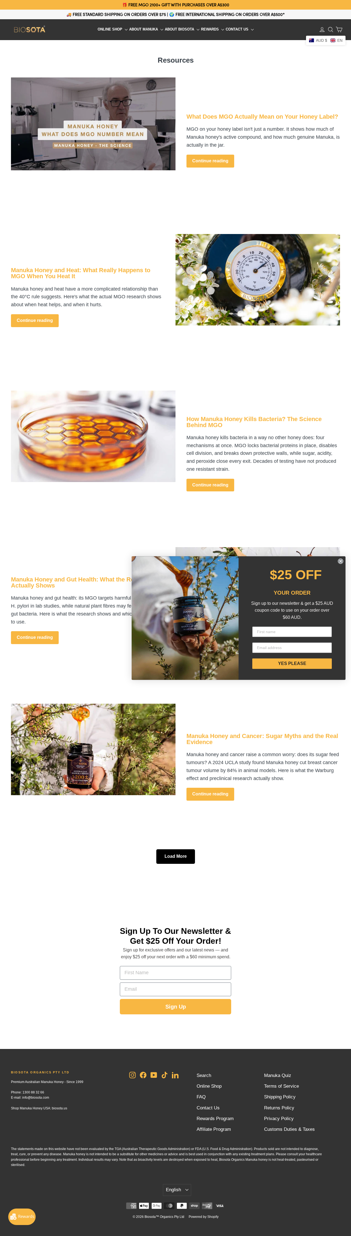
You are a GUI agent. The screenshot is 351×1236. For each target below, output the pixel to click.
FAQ (201, 1096)
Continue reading (210, 160)
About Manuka (144, 29)
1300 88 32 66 (33, 1092)
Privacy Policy (279, 1118)
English (173, 1189)
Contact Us (238, 29)
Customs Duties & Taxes (289, 1129)
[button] (325, 40)
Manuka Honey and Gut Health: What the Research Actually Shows (82, 582)
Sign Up (175, 1007)
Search (204, 1075)
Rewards (210, 29)
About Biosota (180, 29)
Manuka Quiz (277, 1075)
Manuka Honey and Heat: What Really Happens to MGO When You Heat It (80, 273)
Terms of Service (281, 1086)
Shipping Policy (280, 1096)
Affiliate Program (214, 1129)
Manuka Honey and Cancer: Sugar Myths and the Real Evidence (262, 739)
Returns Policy (279, 1107)
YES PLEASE (292, 663)
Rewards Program (215, 1118)
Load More (176, 856)
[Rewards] (22, 1217)
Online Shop (110, 29)
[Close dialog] (340, 561)
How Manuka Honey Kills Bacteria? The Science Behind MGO (254, 422)
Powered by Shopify (204, 1217)
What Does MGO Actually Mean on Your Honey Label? (262, 116)
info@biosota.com (35, 1097)
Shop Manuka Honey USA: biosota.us (39, 1108)
